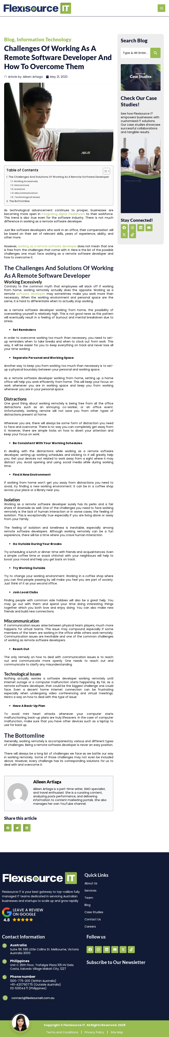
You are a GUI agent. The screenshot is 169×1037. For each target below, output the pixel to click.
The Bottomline (19, 201)
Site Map (117, 1032)
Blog (9, 39)
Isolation (19, 189)
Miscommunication (26, 193)
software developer (30, 294)
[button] (8, 827)
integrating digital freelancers (63, 214)
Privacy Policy (94, 1032)
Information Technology (44, 39)
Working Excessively (26, 181)
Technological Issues (27, 197)
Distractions (21, 185)
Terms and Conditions (62, 1032)
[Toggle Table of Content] (104, 171)
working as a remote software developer (47, 246)
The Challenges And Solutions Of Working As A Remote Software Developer (58, 177)
